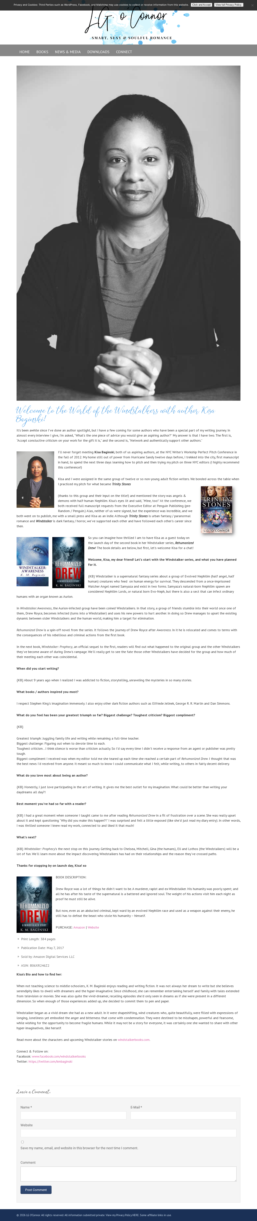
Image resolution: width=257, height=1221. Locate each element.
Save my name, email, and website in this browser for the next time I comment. (79, 1148)
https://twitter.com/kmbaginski (50, 1061)
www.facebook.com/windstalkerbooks (59, 1056)
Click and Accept (201, 4)
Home (24, 51)
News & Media (68, 51)
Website (94, 927)
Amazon (79, 927)
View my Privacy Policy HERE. (122, 1215)
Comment (28, 1162)
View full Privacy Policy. (229, 4)
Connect (124, 51)
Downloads (98, 51)
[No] (252, 5)
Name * (26, 1107)
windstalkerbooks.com (134, 1039)
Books (42, 51)
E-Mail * (136, 1107)
